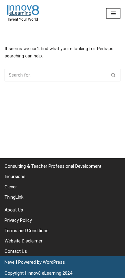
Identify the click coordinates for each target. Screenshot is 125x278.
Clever (11, 187)
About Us (14, 210)
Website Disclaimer (23, 241)
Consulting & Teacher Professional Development (53, 166)
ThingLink (14, 197)
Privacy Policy (18, 220)
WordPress (54, 262)
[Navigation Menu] (113, 13)
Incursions (15, 176)
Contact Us (16, 251)
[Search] (113, 75)
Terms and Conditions (27, 230)
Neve (10, 262)
